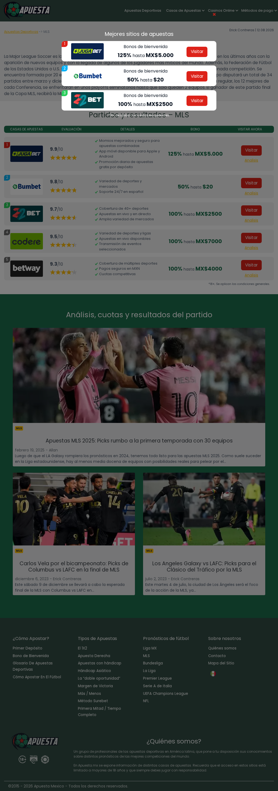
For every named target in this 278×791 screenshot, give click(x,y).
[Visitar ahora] (87, 51)
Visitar (197, 51)
